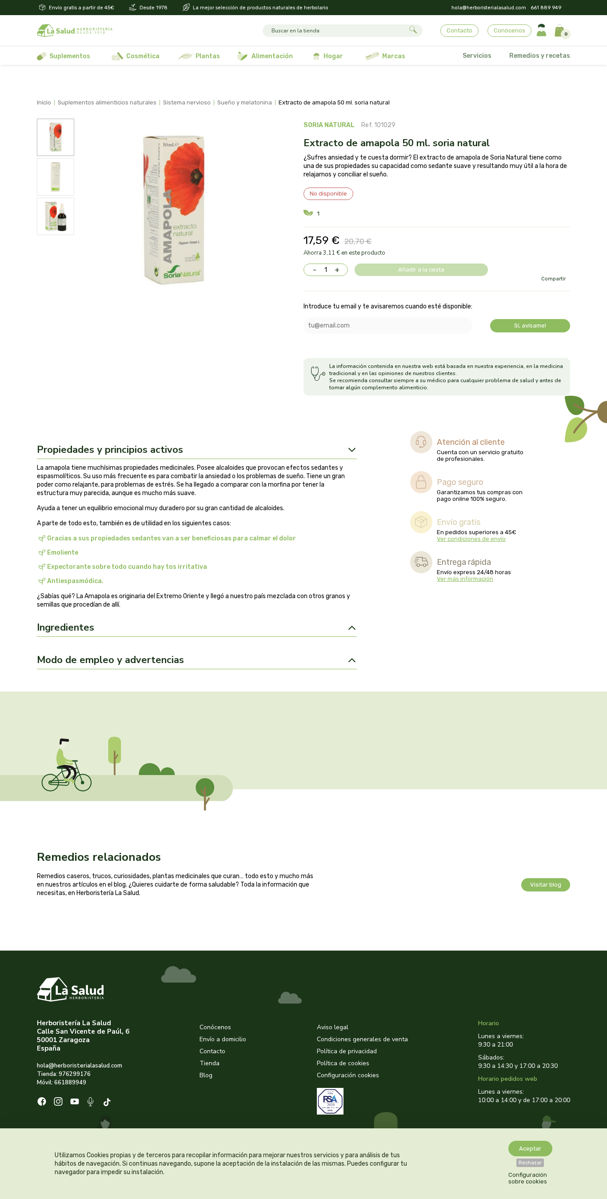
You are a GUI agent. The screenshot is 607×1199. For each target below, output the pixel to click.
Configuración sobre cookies (527, 1178)
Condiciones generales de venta (362, 1039)
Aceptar (530, 1148)
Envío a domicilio (223, 1039)
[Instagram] (58, 1102)
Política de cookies (343, 1063)
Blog (206, 1075)
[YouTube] (75, 1102)
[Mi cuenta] (541, 30)
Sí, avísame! (530, 325)
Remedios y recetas (539, 56)
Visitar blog (545, 884)
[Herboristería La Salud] (74, 30)
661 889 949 (546, 8)
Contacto (459, 30)
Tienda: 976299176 (64, 1074)
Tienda (210, 1063)
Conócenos (509, 30)
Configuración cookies (348, 1075)
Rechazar (530, 1163)
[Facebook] (42, 1102)
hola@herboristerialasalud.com (488, 8)
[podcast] (91, 1103)
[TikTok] (108, 1103)
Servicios (477, 56)
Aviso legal (332, 1027)
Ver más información (465, 579)
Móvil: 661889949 (61, 1083)
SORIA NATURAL (329, 125)
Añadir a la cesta (421, 269)
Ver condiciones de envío (471, 539)
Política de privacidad (347, 1051)
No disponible (328, 193)
